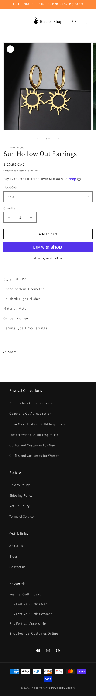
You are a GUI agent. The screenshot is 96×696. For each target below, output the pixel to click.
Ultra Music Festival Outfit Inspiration (37, 424)
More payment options (48, 258)
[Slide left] (38, 139)
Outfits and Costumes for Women (34, 456)
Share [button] (12, 352)
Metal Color (10, 187)
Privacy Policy (19, 485)
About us (16, 546)
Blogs (13, 556)
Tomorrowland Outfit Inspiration (34, 435)
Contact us (17, 567)
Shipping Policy (20, 495)
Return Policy (19, 506)
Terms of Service (21, 516)
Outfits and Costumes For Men (32, 445)
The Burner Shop (40, 687)
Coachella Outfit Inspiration (30, 413)
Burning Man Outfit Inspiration (32, 403)
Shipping (8, 170)
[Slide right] (58, 139)
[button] (9, 22)
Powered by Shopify (63, 687)
